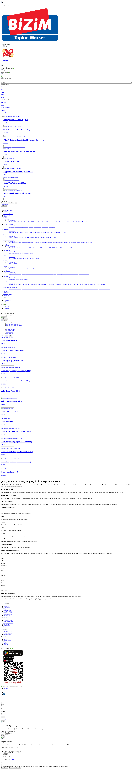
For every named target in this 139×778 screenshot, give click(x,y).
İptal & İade (6, 624)
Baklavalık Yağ (19, 227)
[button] (4, 206)
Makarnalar (70, 221)
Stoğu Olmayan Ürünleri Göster (13, 324)
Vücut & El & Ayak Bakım (77, 274)
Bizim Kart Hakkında (8, 621)
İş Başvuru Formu (7, 611)
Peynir (61, 242)
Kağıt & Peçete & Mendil (32, 268)
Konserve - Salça (63, 221)
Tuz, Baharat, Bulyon (81, 221)
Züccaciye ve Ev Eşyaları (99, 284)
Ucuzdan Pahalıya (10, 329)
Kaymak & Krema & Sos (31, 242)
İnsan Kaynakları (7, 610)
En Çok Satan (9, 332)
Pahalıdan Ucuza (10, 330)
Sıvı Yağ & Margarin (5, 107)
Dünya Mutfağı (6, 642)
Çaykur (2, 97)
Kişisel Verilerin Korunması (9, 631)
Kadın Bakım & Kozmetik (44, 274)
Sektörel (5, 645)
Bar (54, 232)
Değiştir (13, 756)
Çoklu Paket (25, 279)
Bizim (2, 89)
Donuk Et (48, 247)
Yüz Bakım (86, 274)
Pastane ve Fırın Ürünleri (61, 232)
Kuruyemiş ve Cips (39, 232)
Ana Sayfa (5, 291)
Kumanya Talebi (7, 615)
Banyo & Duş (22, 274)
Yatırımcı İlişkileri (7, 614)
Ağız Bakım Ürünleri (14, 274)
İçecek (2, 105)
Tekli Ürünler (12, 279)
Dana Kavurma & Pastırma (39, 247)
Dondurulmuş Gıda (28, 221)
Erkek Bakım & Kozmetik (32, 274)
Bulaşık (11, 268)
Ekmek (11, 253)
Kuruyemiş (6, 295)
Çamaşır (15, 268)
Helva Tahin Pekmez (20, 242)
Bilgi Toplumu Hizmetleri (9, 612)
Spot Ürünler (79, 284)
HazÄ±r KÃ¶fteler (81, 289)
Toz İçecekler (53, 237)
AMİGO (7, 307)
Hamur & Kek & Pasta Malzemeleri (21, 253)
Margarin (53, 227)
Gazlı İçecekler (19, 237)
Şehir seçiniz (3, 731)
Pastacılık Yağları (46, 227)
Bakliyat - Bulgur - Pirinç (15, 221)
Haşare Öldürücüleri (57, 284)
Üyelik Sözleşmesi (7, 633)
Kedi (10, 263)
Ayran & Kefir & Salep (44, 237)
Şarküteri (74, 242)
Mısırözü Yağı (39, 227)
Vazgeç (6, 719)
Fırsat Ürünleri (34, 284)
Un (86, 221)
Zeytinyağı (33, 227)
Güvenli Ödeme (7, 634)
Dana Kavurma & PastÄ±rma (54, 289)
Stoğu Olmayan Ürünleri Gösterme (14, 325)
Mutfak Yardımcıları (71, 284)
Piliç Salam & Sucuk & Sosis (66, 247)
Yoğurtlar (83, 242)
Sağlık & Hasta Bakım (65, 274)
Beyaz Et (11, 247)
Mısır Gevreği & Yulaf (54, 242)
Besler (2, 94)
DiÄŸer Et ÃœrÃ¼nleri (67, 289)
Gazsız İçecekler (27, 237)
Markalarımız (6, 607)
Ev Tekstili (28, 284)
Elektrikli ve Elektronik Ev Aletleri (17, 284)
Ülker (2, 86)
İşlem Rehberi (6, 625)
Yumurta (87, 242)
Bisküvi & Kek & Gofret (29, 232)
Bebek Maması (18, 258)
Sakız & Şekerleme (49, 232)
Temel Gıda (3, 102)
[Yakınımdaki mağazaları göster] (17, 747)
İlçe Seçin (3, 732)
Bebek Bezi (12, 258)
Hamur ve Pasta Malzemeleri (40, 221)
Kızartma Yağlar (27, 227)
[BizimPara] (8, 57)
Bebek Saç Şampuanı (34, 258)
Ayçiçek (2, 92)
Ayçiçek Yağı (12, 227)
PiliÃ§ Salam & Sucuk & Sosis (103, 289)
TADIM (7, 308)
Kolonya (53, 274)
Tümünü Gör (12, 220)
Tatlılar (31, 253)
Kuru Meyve (8, 300)
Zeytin (90, 242)
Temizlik (3, 110)
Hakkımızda (6, 606)
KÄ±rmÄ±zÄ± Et (28, 289)
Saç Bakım (57, 274)
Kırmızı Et (16, 247)
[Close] (3, 721)
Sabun (39, 268)
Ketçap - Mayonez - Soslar (53, 221)
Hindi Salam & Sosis (55, 247)
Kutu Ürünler (19, 279)
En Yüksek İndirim (10, 333)
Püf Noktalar (6, 644)
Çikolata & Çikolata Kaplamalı (16, 232)
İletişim (5, 626)
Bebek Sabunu (25, 258)
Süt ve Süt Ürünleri (67, 242)
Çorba (22, 221)
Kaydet (2, 716)
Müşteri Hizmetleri (7, 620)
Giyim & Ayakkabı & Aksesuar (45, 284)
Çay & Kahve (12, 237)
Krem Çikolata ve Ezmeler (43, 242)
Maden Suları (34, 237)
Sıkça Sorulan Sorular (8, 623)
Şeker (74, 221)
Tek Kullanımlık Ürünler (87, 284)
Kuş (16, 263)
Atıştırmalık (3, 112)
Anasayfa (5, 639)
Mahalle (2, 734)
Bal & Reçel (12, 242)
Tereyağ (79, 242)
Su (38, 237)
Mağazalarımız (6, 609)
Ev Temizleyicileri (21, 268)
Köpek (13, 263)
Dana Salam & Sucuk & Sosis (26, 247)
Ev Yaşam (5, 643)
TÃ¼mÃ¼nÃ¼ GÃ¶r (14, 289)
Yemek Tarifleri (7, 640)
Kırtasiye (64, 284)
